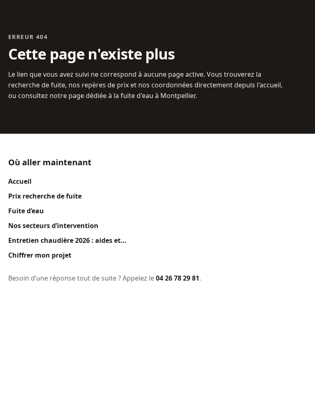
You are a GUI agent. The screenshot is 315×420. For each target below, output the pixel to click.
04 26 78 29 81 (177, 278)
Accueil (20, 181)
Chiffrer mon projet (39, 255)
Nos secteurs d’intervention (53, 225)
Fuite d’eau (26, 210)
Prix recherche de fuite (45, 196)
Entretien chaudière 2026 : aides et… (67, 240)
